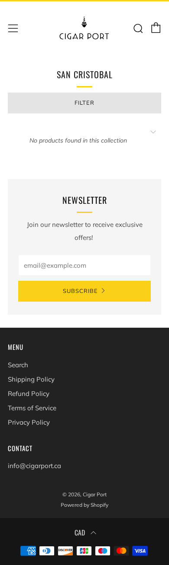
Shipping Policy (31, 379)
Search (18, 365)
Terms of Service (32, 408)
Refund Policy (28, 393)
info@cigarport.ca (34, 466)
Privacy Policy (29, 422)
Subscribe (80, 291)
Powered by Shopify (84, 505)
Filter (84, 103)
